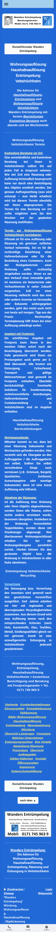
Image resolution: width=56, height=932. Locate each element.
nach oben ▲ (28, 800)
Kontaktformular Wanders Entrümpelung (28, 49)
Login (49, 889)
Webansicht (45, 893)
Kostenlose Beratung (24, 120)
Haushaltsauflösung (27, 94)
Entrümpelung (25, 99)
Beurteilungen (33, 116)
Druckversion (15, 889)
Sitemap (9, 893)
